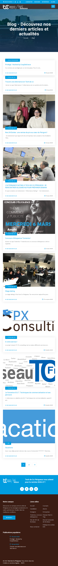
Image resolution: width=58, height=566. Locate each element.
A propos (45, 506)
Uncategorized (13, 60)
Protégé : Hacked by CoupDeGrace (18, 65)
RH (9, 443)
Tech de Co (11, 77)
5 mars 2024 (49, 248)
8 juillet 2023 (49, 456)
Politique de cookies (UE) (49, 526)
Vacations (9, 448)
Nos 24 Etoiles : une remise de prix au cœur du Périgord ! (26, 132)
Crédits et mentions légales (11, 563)
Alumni (53, 2)
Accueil (26, 38)
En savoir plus (12, 73)
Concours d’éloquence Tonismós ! (18, 238)
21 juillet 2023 (49, 350)
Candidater (29, 2)
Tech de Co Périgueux (14, 561)
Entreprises (45, 2)
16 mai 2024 (49, 90)
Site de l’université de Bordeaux (48, 521)
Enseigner (37, 2)
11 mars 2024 (49, 196)
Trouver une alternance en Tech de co (19, 82)
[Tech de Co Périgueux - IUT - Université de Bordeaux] (15, 7)
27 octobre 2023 (48, 299)
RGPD (22, 563)
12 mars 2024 (49, 143)
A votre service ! (11, 342)
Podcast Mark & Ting (47, 516)
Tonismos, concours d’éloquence (36, 516)
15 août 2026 (49, 73)
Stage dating (10, 291)
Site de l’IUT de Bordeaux (34, 521)
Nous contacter (34, 527)
